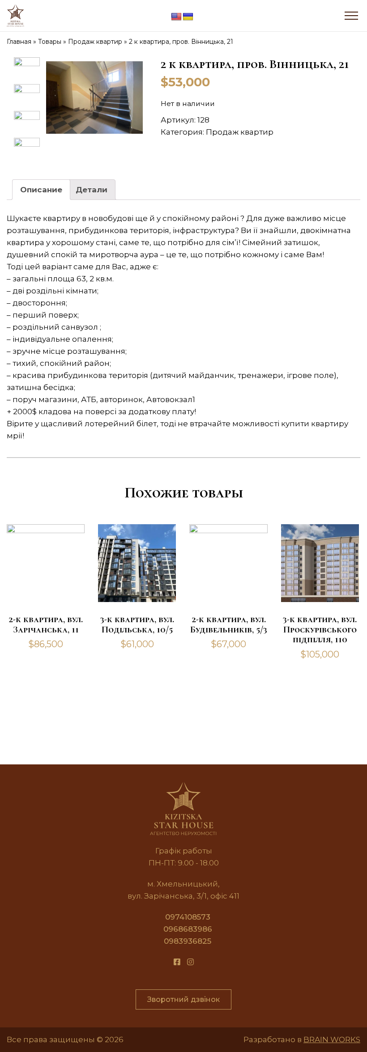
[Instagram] (190, 962)
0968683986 (187, 929)
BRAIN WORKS (331, 1039)
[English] (176, 17)
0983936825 (187, 941)
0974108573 (187, 916)
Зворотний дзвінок (183, 999)
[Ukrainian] (188, 17)
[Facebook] (177, 962)
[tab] (41, 189)
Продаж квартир (239, 131)
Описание (41, 189)
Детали (91, 189)
